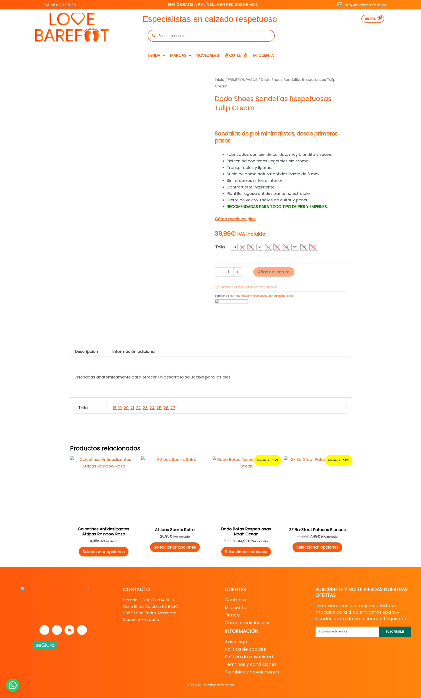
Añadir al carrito (274, 272)
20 (126, 407)
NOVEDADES (207, 55)
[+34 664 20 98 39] (37, 4)
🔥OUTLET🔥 (236, 55)
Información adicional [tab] (133, 351)
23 (145, 407)
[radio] (234, 247)
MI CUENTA (263, 55)
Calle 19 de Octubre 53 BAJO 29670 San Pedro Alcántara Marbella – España (150, 613)
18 (114, 407)
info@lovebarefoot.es (365, 5)
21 (132, 407)
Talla (220, 247)
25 (159, 407)
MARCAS (178, 55)
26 (166, 407)
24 (152, 407)
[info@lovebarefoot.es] (339, 4)
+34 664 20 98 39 (59, 5)
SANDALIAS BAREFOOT (280, 296)
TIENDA (153, 55)
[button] (246, 287)
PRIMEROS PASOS (242, 79)
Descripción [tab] (86, 351)
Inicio (219, 79)
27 (172, 407)
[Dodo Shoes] (231, 310)
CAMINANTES (238, 296)
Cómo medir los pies (235, 219)
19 (120, 407)
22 (138, 407)
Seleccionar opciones (103, 551)
